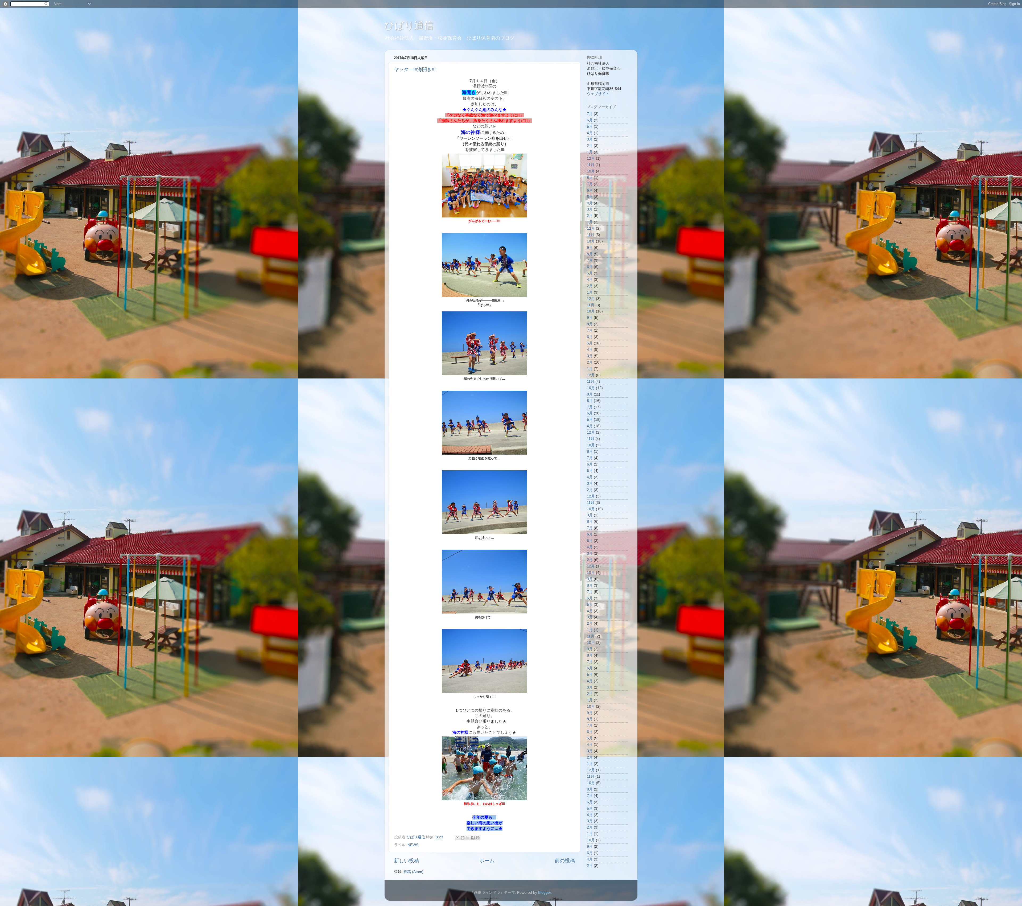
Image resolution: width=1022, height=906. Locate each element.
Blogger (544, 893)
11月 (590, 165)
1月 (590, 152)
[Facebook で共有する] (472, 837)
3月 (590, 139)
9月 (590, 248)
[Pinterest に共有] (477, 837)
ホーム (486, 860)
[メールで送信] (457, 837)
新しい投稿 (406, 860)
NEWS (412, 845)
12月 (591, 158)
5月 (590, 127)
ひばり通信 (409, 25)
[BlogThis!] (462, 837)
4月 (590, 133)
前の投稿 (565, 860)
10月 (591, 171)
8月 (590, 178)
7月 (590, 114)
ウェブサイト (598, 94)
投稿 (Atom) (413, 872)
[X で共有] (467, 837)
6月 (590, 120)
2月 (590, 146)
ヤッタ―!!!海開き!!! (415, 69)
